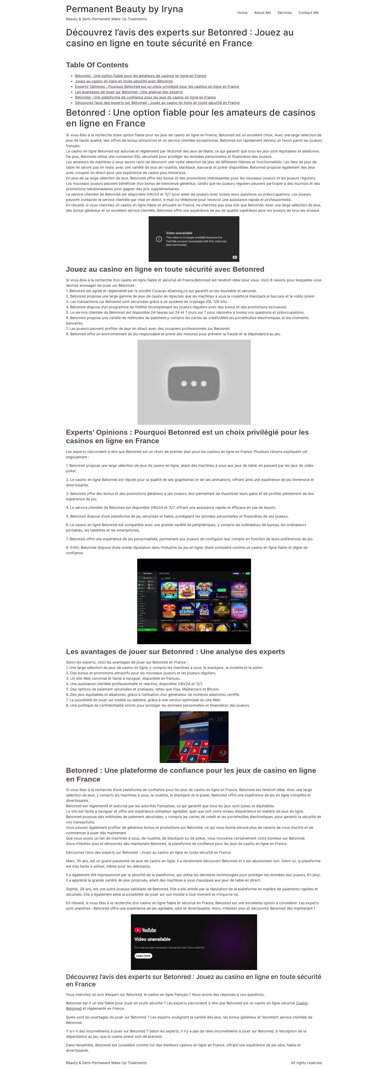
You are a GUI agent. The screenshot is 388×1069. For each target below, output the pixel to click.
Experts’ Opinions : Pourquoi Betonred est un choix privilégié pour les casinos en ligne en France (157, 86)
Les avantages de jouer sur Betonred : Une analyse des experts (129, 92)
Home (242, 12)
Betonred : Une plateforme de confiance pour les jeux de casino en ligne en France (145, 97)
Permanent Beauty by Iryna (124, 8)
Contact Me (309, 12)
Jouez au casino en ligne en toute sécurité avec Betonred (124, 81)
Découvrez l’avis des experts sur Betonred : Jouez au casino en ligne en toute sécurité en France (157, 102)
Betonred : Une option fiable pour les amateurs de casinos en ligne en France (140, 75)
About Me (262, 12)
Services (285, 12)
